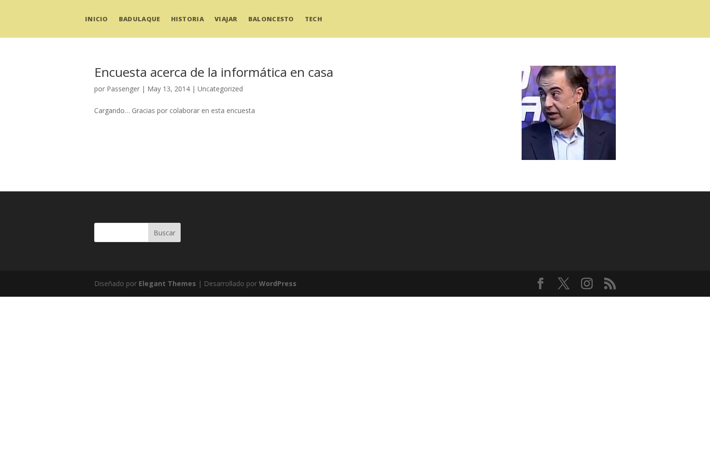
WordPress (278, 283)
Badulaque (139, 18)
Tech (313, 18)
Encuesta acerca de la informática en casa (213, 72)
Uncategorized (220, 88)
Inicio (96, 18)
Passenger (123, 88)
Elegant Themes (167, 283)
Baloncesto (271, 18)
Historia (187, 18)
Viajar (226, 18)
